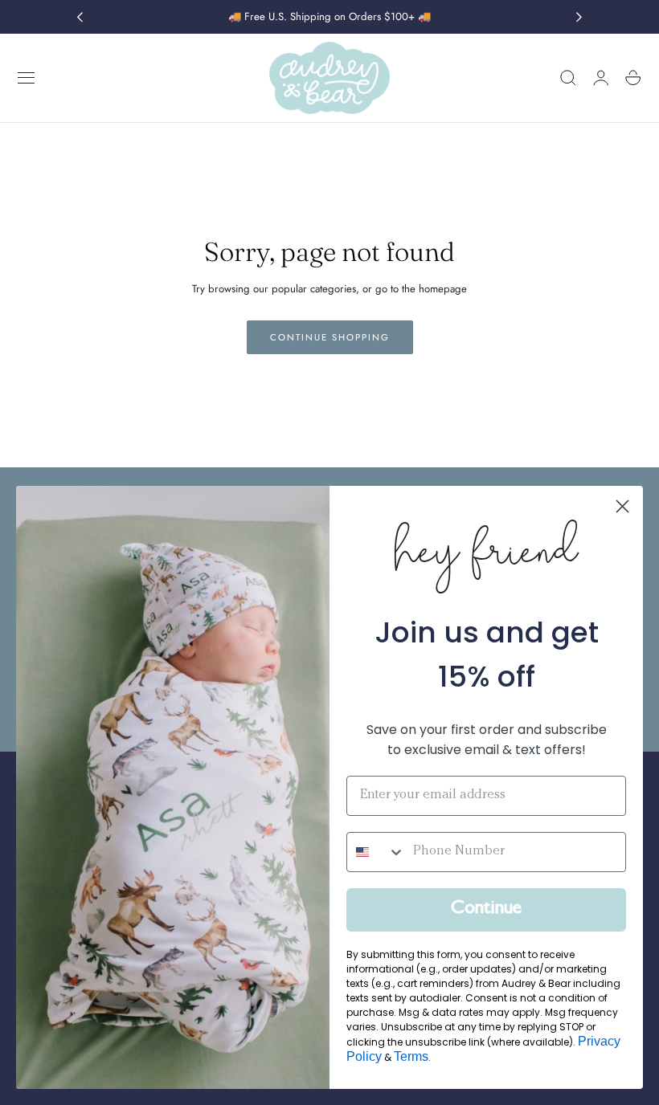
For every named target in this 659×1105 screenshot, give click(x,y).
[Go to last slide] (79, 17)
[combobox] (376, 852)
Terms (411, 1056)
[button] (26, 77)
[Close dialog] (622, 506)
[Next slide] (579, 17)
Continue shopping (330, 337)
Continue (486, 909)
